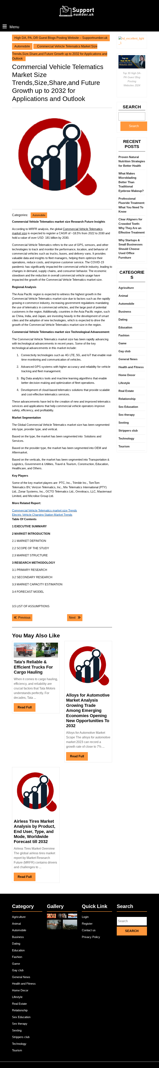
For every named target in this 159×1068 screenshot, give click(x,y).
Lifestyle (124, 383)
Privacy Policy (91, 937)
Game (122, 343)
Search (132, 106)
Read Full (26, 708)
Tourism (124, 446)
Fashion (123, 335)
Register (87, 923)
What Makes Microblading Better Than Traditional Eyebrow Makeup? (131, 182)
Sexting (123, 422)
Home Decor (126, 375)
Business (124, 311)
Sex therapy (126, 414)
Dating (122, 319)
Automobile (22, 46)
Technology (126, 438)
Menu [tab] (14, 27)
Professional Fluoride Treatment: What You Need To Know (131, 205)
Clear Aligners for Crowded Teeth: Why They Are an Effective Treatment (131, 226)
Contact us (89, 930)
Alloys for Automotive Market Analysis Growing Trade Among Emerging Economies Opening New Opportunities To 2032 (88, 710)
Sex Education (128, 406)
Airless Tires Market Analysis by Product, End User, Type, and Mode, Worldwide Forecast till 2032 (34, 831)
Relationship (127, 398)
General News (127, 359)
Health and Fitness (131, 367)
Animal (123, 295)
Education (125, 327)
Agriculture (126, 287)
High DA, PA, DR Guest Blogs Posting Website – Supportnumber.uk (60, 37)
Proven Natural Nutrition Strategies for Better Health (131, 161)
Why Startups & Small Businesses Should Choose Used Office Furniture (130, 249)
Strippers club (128, 430)
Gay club (124, 351)
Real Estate (126, 390)
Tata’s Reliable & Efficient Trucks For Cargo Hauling (33, 667)
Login (85, 916)
